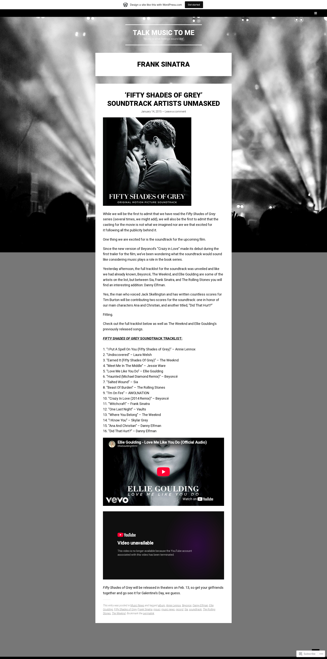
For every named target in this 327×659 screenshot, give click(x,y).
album (161, 605)
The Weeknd (119, 613)
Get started (194, 4)
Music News (137, 605)
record (179, 609)
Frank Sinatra (145, 609)
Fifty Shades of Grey (125, 609)
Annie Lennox (173, 605)
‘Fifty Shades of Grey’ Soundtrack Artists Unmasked (163, 99)
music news (168, 609)
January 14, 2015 (151, 111)
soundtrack (195, 609)
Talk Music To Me (163, 33)
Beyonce (187, 605)
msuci (156, 609)
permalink (148, 613)
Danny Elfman (200, 605)
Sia (186, 609)
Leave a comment (175, 111)
